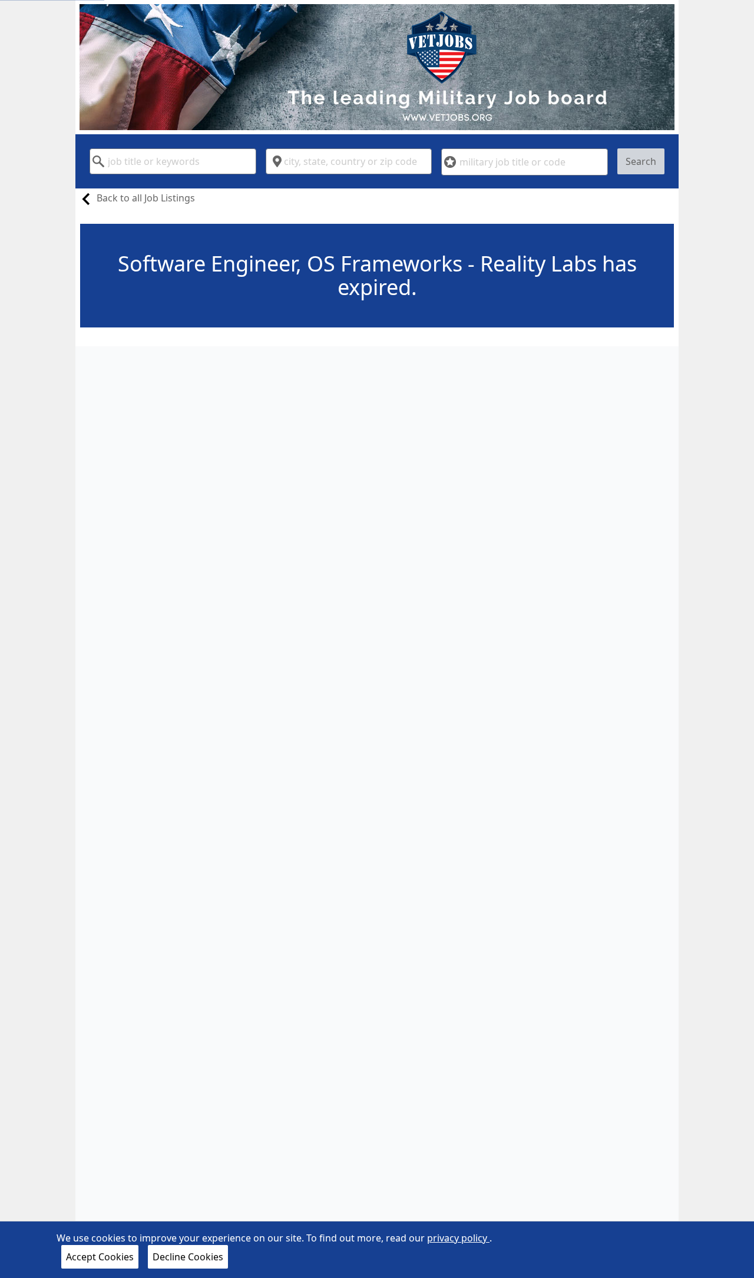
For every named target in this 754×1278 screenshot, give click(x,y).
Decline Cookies (188, 1256)
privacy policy (458, 1237)
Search (641, 161)
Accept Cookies (100, 1256)
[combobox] (173, 161)
